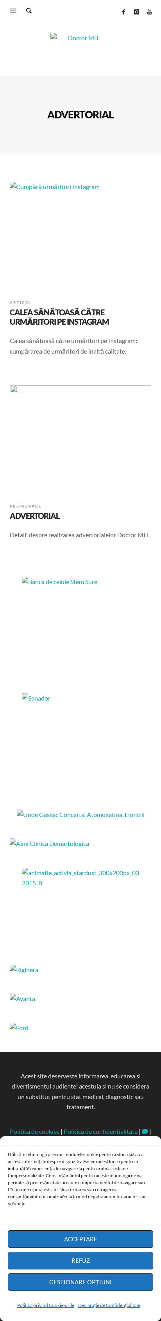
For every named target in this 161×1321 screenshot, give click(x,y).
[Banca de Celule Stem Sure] (80, 625)
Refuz (81, 1260)
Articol (21, 302)
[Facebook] (123, 12)
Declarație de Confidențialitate (109, 1305)
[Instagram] (136, 12)
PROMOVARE (26, 506)
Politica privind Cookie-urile (45, 1305)
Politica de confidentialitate (101, 1131)
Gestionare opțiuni (80, 1281)
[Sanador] (80, 742)
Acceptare (80, 1238)
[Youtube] (149, 12)
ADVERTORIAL (34, 515)
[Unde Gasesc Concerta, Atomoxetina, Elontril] (81, 814)
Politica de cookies (34, 1131)
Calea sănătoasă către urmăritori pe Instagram (59, 316)
